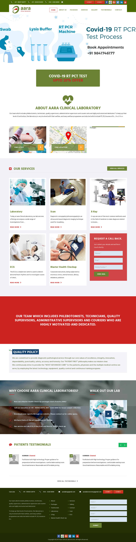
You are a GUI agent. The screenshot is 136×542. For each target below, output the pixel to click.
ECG (71, 514)
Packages (74, 10)
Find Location (61, 147)
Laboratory (54, 511)
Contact (118, 10)
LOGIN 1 (89, 2)
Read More (119, 116)
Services (84, 10)
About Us (63, 10)
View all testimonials (66, 481)
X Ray (53, 514)
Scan (71, 511)
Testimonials (106, 10)
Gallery (94, 10)
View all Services (117, 168)
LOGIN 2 (99, 2)
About (53, 501)
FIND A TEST (19, 147)
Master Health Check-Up (59, 518)
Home (53, 10)
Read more (14, 227)
